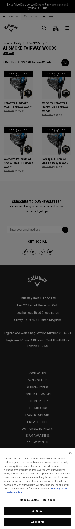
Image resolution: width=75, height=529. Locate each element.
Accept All (37, 521)
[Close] (70, 453)
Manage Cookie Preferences (37, 499)
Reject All (37, 510)
